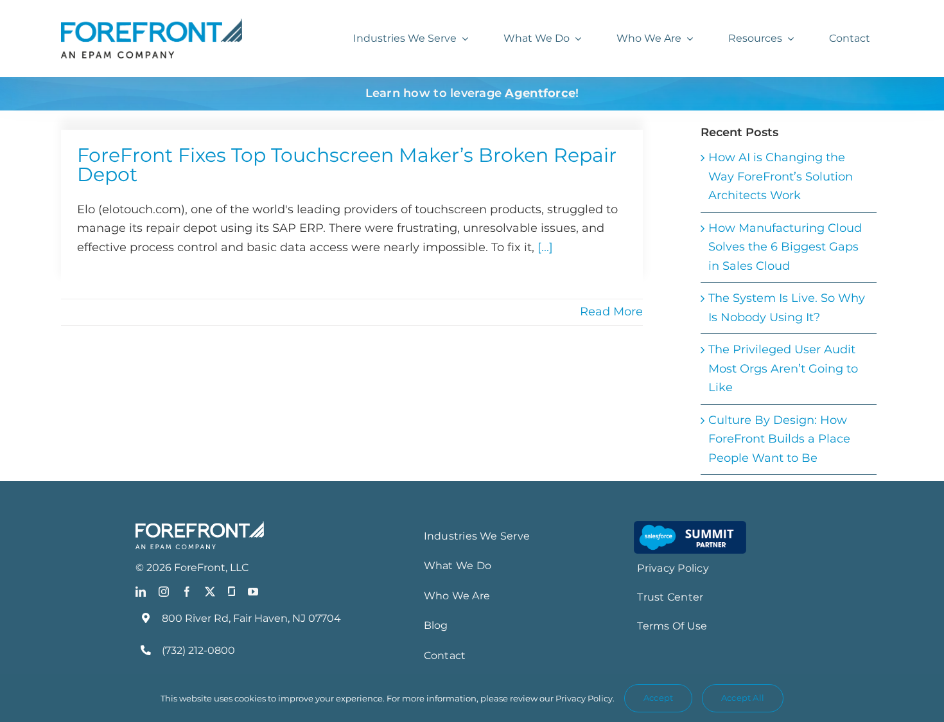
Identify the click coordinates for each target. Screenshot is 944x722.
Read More (611, 311)
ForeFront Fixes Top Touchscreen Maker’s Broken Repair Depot (346, 164)
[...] (545, 247)
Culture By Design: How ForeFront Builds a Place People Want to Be (779, 439)
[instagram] (164, 591)
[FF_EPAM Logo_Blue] (151, 24)
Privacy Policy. (585, 698)
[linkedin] (140, 591)
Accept (658, 697)
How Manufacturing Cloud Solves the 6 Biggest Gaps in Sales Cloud (785, 247)
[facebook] (187, 591)
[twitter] (210, 591)
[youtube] (253, 591)
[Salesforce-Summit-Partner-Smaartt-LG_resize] (690, 527)
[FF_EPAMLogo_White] (199, 527)
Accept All (742, 697)
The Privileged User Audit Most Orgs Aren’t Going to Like (783, 368)
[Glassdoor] (231, 591)
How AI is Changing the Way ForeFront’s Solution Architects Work (780, 176)
